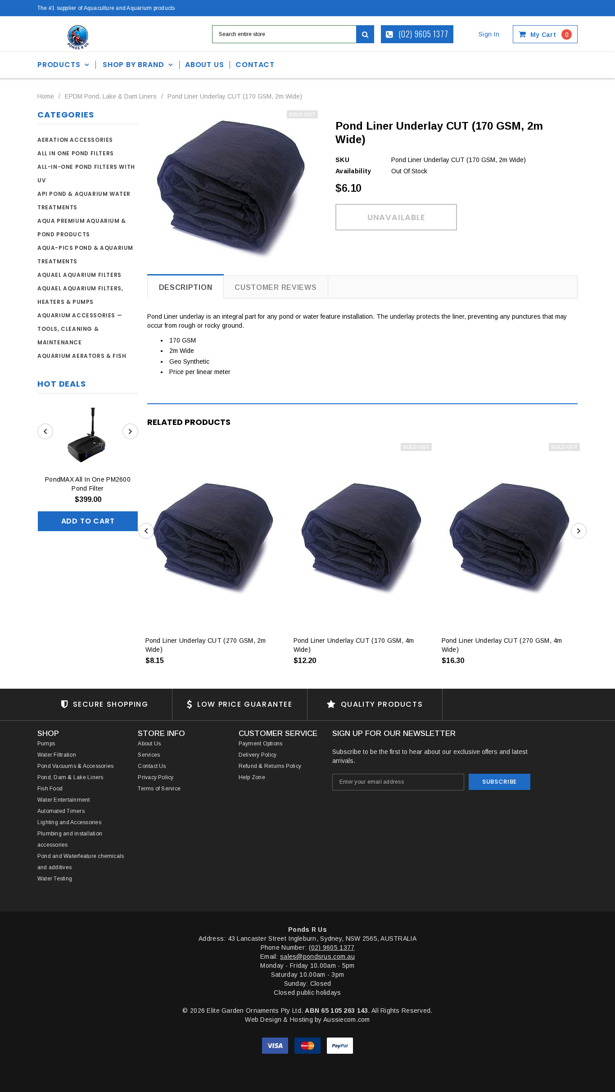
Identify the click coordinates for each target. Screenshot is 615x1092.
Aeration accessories (75, 140)
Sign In (489, 34)
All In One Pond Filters (75, 153)
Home (45, 96)
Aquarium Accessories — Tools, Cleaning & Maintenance (79, 328)
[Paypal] (340, 1045)
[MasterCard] (308, 1045)
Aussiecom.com (346, 1019)
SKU (342, 159)
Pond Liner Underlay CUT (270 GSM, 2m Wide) (205, 645)
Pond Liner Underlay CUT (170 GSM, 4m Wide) (354, 645)
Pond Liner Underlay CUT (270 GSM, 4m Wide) (502, 645)
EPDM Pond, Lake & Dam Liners (111, 96)
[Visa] (276, 1045)
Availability (353, 171)
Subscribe (499, 781)
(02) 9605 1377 (423, 34)
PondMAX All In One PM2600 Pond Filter (88, 484)
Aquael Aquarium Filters (79, 275)
